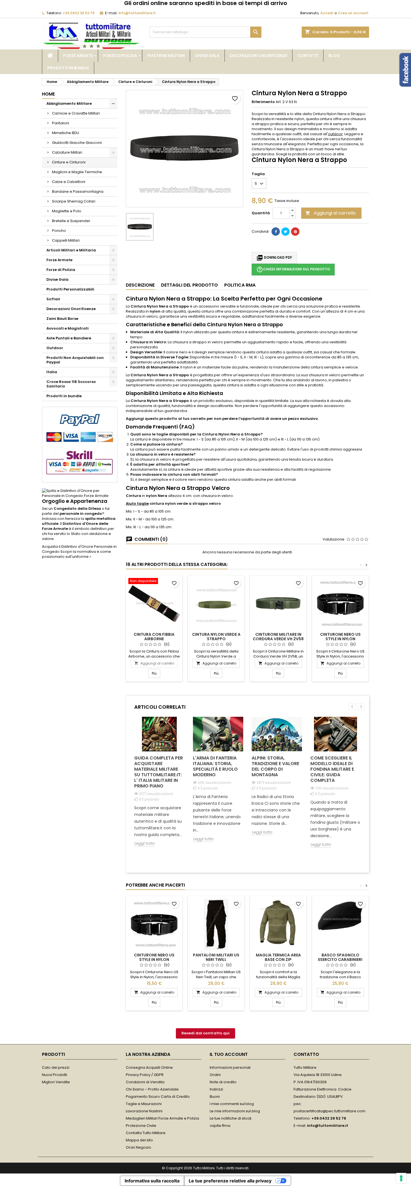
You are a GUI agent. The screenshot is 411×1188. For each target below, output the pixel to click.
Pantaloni (60, 123)
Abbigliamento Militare (69, 103)
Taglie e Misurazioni (144, 1103)
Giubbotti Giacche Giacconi (77, 142)
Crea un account (353, 13)
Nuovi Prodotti (54, 1074)
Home (48, 94)
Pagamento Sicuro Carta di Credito (158, 1096)
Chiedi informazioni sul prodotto (293, 269)
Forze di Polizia (120, 55)
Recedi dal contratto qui (205, 1033)
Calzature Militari (67, 152)
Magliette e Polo (66, 211)
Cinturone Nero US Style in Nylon (340, 637)
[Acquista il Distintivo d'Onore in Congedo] (79, 493)
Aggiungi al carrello (330, 213)
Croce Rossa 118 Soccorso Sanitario (71, 384)
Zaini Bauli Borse (62, 318)
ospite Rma (220, 1125)
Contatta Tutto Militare (146, 1132)
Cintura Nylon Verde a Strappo (216, 637)
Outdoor (54, 348)
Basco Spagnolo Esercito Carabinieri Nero (340, 959)
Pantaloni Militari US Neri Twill (216, 957)
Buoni (215, 1096)
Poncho (59, 230)
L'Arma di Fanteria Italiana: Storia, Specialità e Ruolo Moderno (215, 766)
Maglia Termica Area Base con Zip (278, 957)
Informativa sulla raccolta (152, 1181)
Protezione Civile (141, 1125)
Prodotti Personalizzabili (70, 289)
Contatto (306, 1054)
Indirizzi (216, 1089)
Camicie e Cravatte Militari (76, 113)
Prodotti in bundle (68, 68)
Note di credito (223, 1082)
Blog (334, 55)
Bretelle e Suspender (71, 220)
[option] (159, 786)
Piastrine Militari (166, 55)
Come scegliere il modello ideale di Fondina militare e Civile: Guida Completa (332, 769)
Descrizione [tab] (140, 285)
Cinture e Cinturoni (69, 162)
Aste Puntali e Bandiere (68, 338)
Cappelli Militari (66, 240)
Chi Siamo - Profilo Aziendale (152, 1089)
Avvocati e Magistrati (67, 328)
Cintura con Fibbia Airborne (154, 637)
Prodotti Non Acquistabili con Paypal (75, 360)
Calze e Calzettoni (68, 181)
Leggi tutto (144, 843)
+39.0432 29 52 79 (79, 13)
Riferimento (263, 101)
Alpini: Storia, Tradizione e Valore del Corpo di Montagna (275, 766)
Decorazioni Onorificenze (258, 55)
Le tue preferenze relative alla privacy (230, 1181)
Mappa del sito (139, 1140)
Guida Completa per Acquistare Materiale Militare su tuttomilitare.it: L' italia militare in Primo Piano (158, 772)
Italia (51, 372)
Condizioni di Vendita (145, 1082)
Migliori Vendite (56, 1082)
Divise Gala (207, 55)
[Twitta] (285, 231)
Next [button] (360, 706)
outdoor (335, 134)
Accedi (326, 13)
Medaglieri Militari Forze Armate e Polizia (162, 1118)
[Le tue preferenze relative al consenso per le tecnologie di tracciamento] (401, 1178)
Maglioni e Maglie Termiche (77, 172)
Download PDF (274, 257)
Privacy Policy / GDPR (145, 1074)
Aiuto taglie (137, 503)
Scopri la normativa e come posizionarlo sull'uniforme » (76, 554)
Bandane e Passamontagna (77, 191)
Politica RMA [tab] (240, 285)
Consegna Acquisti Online (149, 1067)
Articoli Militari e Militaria (71, 250)
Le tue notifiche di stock (231, 1118)
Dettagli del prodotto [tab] (189, 285)
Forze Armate (78, 55)
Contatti (307, 55)
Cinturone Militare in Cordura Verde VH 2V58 (278, 637)
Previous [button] (352, 706)
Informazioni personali (230, 1067)
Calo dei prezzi (55, 1067)
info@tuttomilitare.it (137, 13)
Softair (53, 299)
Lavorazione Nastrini (144, 1111)
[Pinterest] (295, 231)
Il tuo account (229, 1054)
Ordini (215, 1074)
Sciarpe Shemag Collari (73, 201)
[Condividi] (275, 231)
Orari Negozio (138, 1147)
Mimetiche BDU (65, 132)
